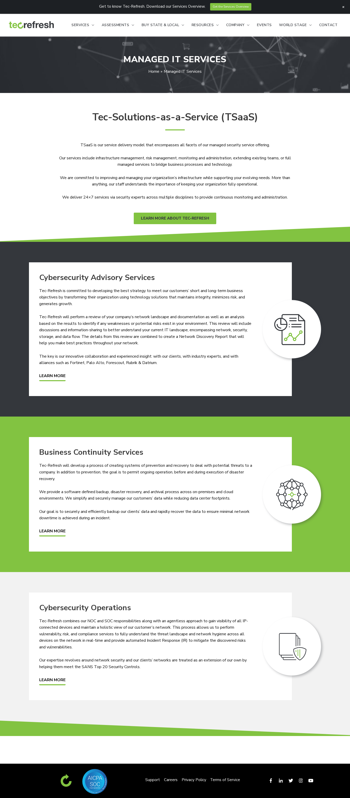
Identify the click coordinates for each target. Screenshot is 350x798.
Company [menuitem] (235, 25)
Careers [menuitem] (171, 779)
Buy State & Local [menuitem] (160, 25)
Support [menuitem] (152, 779)
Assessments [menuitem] (115, 25)
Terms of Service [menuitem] (225, 779)
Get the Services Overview (231, 7)
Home (153, 71)
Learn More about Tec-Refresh (175, 218)
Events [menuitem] (264, 25)
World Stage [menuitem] (293, 25)
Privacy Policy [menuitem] (194, 779)
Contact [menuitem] (328, 25)
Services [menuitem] (80, 25)
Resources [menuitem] (203, 25)
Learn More (52, 376)
